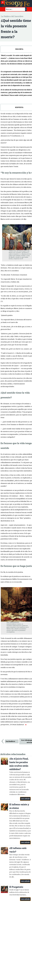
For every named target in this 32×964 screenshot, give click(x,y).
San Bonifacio (10, 741)
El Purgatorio (16, 886)
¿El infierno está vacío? (17, 850)
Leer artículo (25, 799)
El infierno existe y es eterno (19, 806)
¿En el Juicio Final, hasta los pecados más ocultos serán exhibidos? (19, 764)
